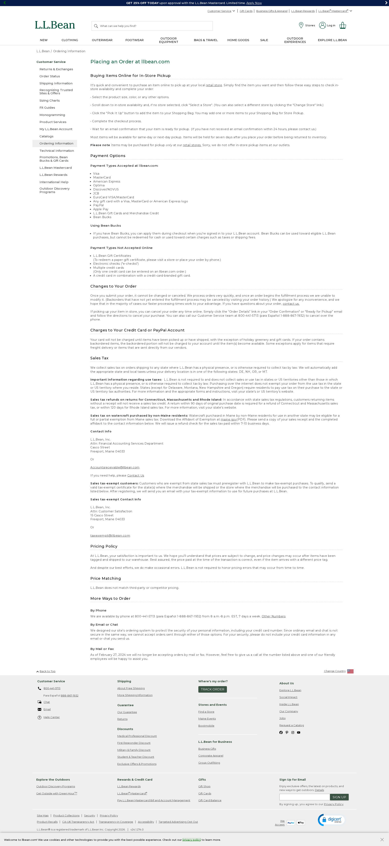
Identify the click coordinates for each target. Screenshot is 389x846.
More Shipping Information (135, 695)
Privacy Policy (333, 804)
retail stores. (192, 145)
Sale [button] (264, 40)
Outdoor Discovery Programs (55, 786)
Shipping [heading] (124, 681)
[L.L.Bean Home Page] (56, 25)
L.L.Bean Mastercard (132, 793)
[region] (194, 3)
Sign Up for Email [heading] (292, 779)
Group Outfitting (209, 762)
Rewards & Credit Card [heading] (134, 779)
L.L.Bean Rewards (303, 11)
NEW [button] (44, 40)
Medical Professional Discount (137, 736)
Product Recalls (47, 821)
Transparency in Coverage (116, 821)
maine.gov (229, 419)
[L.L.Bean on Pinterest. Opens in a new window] (287, 732)
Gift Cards (246, 11)
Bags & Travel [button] (206, 40)
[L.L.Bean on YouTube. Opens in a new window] (298, 732)
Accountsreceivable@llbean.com (115, 467)
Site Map (43, 815)
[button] (332, 820)
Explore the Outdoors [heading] (53, 779)
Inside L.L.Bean (289, 704)
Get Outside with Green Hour (56, 793)
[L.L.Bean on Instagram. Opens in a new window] (292, 732)
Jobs (282, 718)
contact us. (291, 304)
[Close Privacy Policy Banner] (382, 840)
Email (47, 709)
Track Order (212, 689)
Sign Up (339, 797)
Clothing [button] (70, 40)
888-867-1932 (69, 695)
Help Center (52, 717)
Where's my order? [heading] (213, 681)
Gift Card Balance (209, 800)
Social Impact (288, 697)
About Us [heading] (286, 683)
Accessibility (146, 821)
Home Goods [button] (238, 40)
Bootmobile (206, 725)
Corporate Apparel (210, 755)
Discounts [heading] (125, 729)
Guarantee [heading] (125, 705)
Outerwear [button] (102, 40)
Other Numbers (274, 616)
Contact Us (135, 475)
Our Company (288, 711)
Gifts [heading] (202, 779)
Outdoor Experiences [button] (295, 40)
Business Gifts (207, 748)
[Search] (96, 25)
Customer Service (219, 11)
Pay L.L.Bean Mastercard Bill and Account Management (153, 800)
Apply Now (254, 3)
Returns (122, 719)
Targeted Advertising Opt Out (178, 821)
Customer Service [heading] (51, 681)
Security (89, 815)
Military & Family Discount (134, 750)
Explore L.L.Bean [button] (332, 40)
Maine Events (207, 718)
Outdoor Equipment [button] (168, 40)
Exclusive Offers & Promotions (136, 763)
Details (319, 790)
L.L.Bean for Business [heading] (215, 742)
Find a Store (206, 711)
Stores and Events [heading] (212, 705)
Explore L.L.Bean (290, 690)
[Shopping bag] (344, 25)
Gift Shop (204, 786)
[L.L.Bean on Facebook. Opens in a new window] (281, 732)
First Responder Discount (134, 742)
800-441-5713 (52, 688)
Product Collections (66, 815)
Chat (47, 702)
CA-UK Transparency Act (78, 821)
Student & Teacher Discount (135, 756)
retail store (214, 85)
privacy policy (192, 839)
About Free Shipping (131, 688)
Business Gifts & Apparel (271, 11)
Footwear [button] (134, 40)
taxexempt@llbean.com (110, 535)
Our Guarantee (127, 712)
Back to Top (48, 671)
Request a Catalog (291, 725)
